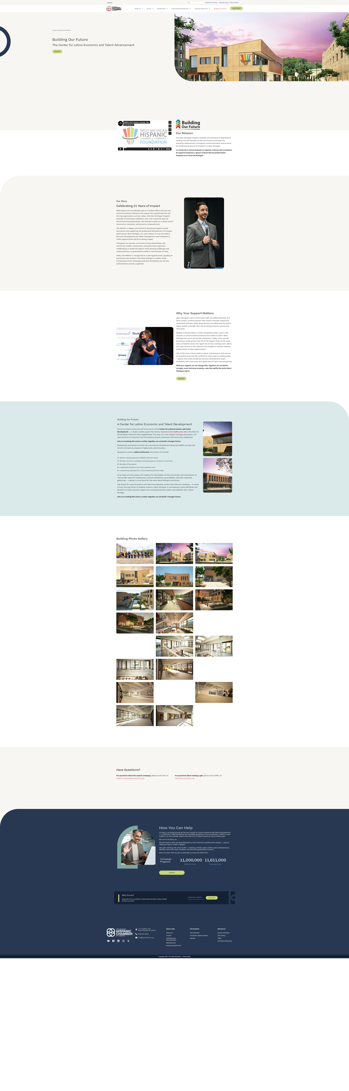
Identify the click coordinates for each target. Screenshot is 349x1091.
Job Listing (221, 935)
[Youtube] (108, 941)
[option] (109, 2)
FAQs (219, 938)
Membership (161, 8)
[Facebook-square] (113, 941)
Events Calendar (223, 933)
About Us (138, 8)
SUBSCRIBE (211, 898)
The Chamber (195, 933)
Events (149, 8)
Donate (192, 938)
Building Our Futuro (220, 8)
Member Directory (212, 2)
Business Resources (201, 8)
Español (109, 3)
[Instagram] (123, 941)
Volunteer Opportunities (199, 935)
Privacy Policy (186, 956)
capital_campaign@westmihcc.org (130, 778)
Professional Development (180, 8)
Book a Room (234, 2)
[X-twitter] (128, 941)
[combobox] (195, 2)
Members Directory (225, 941)
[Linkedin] (118, 941)
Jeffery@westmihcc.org (184, 778)
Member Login (224, 2)
